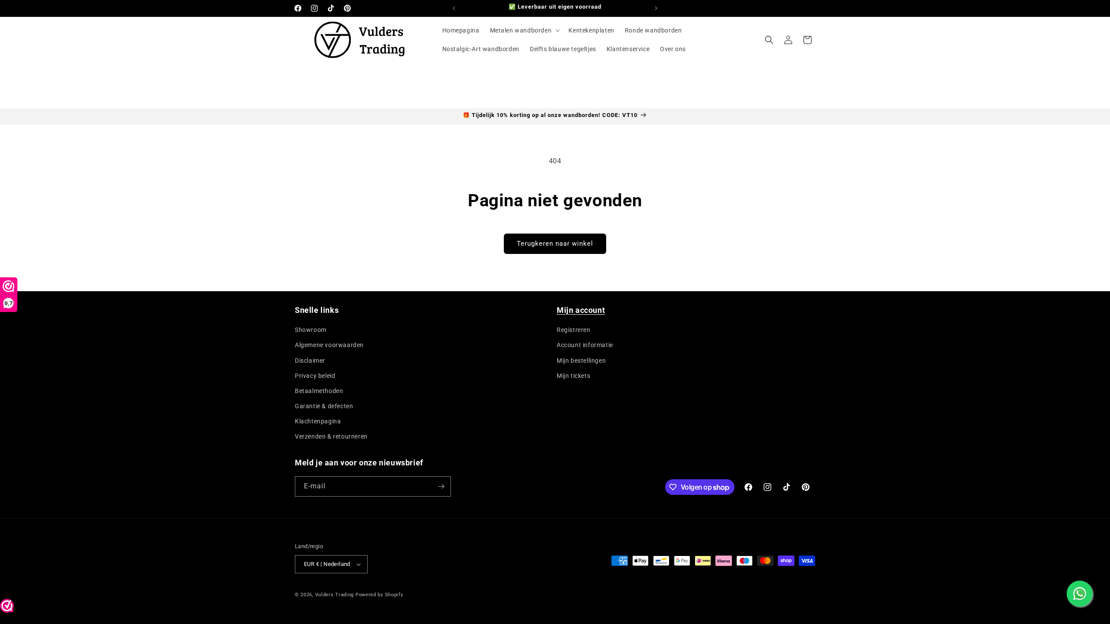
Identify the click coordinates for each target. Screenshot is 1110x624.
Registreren (574, 329)
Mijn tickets (573, 375)
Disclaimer (310, 360)
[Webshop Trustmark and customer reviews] (7, 608)
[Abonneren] (441, 486)
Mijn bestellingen (581, 360)
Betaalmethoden (319, 390)
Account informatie (585, 344)
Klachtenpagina (318, 421)
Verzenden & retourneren (331, 436)
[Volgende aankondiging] (656, 8)
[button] (524, 30)
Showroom (310, 329)
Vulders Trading (334, 595)
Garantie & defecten (324, 406)
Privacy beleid (315, 375)
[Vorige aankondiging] (454, 8)
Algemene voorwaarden (329, 344)
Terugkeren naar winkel (555, 243)
